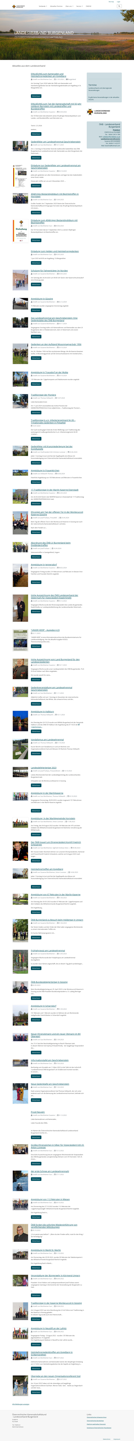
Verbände (42, 6)
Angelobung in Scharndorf (43, 1005)
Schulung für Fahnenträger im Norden (49, 270)
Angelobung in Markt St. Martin (46, 1250)
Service (79, 6)
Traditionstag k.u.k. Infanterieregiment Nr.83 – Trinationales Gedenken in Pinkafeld (53, 421)
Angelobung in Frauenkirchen (45, 470)
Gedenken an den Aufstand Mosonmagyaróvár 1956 (56, 344)
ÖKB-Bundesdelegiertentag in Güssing (49, 982)
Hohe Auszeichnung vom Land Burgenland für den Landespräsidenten (55, 660)
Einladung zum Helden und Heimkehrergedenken (55, 251)
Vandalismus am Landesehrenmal (47, 739)
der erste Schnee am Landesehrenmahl (50, 1171)
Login (118, 2)
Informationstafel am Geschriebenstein (50, 1060)
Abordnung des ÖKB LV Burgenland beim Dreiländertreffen (51, 544)
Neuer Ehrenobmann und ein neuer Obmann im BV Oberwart (56, 1035)
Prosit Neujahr (38, 1112)
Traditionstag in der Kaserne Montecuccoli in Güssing (56, 1303)
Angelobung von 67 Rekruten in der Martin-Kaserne (55, 894)
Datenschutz (106, 1439)
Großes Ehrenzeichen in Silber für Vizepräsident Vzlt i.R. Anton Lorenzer (57, 1146)
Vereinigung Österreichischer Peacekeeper (99, 1428)
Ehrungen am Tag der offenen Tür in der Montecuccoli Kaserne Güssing (57, 513)
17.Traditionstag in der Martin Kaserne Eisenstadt (54, 489)
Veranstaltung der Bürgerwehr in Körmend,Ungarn (55, 1275)
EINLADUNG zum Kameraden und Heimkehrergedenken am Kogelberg (48, 75)
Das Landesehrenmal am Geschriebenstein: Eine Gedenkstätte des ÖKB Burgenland (54, 319)
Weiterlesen (36, 96)
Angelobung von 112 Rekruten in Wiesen (50, 1199)
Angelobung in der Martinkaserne (47, 793)
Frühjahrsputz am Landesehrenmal (48, 950)
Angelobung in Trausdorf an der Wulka (49, 372)
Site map (111, 2)
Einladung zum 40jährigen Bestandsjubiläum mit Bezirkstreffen (54, 221)
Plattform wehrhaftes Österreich (96, 1424)
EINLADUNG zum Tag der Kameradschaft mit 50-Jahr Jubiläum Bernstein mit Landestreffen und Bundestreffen (56, 106)
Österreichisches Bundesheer (95, 1421)
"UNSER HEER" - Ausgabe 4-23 (45, 630)
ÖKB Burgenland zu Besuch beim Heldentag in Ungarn (57, 919)
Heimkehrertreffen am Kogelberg (47, 869)
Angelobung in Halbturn (42, 711)
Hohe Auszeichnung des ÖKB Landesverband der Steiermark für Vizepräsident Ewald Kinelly (54, 596)
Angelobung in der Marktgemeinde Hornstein (53, 818)
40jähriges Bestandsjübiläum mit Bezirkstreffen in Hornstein (55, 195)
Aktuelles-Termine (56, 6)
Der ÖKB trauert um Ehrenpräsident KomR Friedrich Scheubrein (56, 843)
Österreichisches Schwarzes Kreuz (96, 1417)
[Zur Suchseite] (119, 6)
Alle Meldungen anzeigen (20, 1404)
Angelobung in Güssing (42, 298)
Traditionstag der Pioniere (43, 394)
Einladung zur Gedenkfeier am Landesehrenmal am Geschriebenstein (56, 166)
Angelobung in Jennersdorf (44, 564)
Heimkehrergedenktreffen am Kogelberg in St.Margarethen (52, 1353)
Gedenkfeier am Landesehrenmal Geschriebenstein (56, 141)
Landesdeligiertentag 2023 (43, 767)
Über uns (69, 6)
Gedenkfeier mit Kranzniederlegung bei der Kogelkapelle (52, 447)
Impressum (116, 1439)
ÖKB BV (88, 6)
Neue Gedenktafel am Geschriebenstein (50, 1084)
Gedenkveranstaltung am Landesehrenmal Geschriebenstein (51, 688)
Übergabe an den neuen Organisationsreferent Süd (55, 1376)
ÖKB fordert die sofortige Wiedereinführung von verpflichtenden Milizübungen (54, 1226)
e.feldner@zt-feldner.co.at (111, 137)
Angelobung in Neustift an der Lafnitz (49, 1328)
